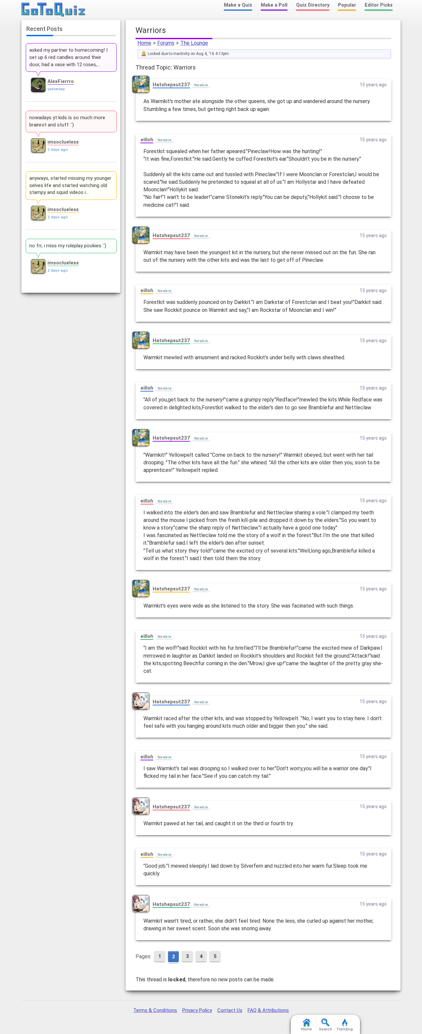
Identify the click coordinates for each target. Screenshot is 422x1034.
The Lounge (194, 43)
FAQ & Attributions (268, 1010)
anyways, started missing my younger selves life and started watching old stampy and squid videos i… (70, 185)
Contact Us (229, 1010)
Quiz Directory (312, 5)
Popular (347, 5)
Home (144, 43)
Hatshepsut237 (171, 85)
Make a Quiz (238, 5)
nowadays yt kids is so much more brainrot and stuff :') (67, 121)
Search (325, 1029)
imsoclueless (63, 142)
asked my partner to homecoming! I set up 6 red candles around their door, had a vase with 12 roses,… (68, 57)
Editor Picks (379, 5)
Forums (165, 43)
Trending (345, 1029)
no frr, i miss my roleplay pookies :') (67, 246)
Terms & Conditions (155, 1010)
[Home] (53, 10)
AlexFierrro (60, 81)
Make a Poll (274, 5)
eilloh (146, 140)
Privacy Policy (197, 1010)
